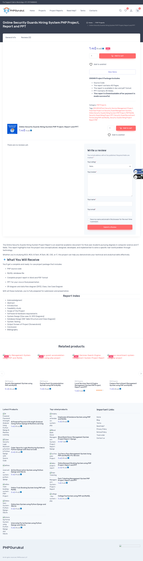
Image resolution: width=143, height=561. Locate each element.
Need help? (101, 426)
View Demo (112, 72)
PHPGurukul (13, 547)
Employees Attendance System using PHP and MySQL (74, 418)
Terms (82, 11)
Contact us (101, 438)
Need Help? (71, 11)
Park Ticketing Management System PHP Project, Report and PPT (74, 479)
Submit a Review (110, 227)
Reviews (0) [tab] (26, 37)
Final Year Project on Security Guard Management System (110, 111)
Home (32, 11)
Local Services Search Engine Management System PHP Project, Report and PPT (88, 385)
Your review (92, 172)
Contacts (93, 11)
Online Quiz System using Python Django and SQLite (28, 505)
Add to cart (119, 56)
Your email (91, 209)
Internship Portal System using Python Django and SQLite (26, 524)
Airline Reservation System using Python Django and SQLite (27, 471)
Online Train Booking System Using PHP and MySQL (28, 489)
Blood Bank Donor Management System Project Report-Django (73, 438)
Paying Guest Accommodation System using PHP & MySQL (51, 384)
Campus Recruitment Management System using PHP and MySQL (123, 384)
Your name (91, 200)
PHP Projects (100, 23)
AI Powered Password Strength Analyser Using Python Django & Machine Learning (27, 423)
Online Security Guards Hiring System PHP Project (107, 113)
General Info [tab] (10, 37)
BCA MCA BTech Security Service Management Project (113, 108)
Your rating (91, 162)
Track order (101, 435)
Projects (42, 11)
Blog (98, 420)
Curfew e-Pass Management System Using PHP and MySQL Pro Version (74, 455)
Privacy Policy (102, 429)
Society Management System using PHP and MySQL (18, 384)
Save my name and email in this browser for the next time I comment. (111, 220)
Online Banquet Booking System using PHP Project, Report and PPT (74, 464)
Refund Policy (102, 432)
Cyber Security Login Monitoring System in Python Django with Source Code (28, 449)
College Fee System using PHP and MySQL (74, 496)
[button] (120, 10)
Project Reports (56, 11)
